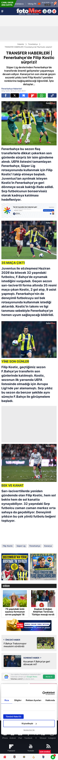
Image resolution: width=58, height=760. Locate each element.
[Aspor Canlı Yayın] (45, 11)
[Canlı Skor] (49, 11)
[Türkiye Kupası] (54, 11)
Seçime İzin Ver (29, 730)
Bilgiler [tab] (18, 700)
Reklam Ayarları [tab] (33, 700)
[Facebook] (5, 95)
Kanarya (48, 546)
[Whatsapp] (41, 95)
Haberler (20, 44)
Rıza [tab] (7, 700)
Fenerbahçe (33, 44)
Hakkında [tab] (50, 700)
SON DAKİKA (45, 752)
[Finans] (29, 625)
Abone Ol (49, 677)
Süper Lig (28, 166)
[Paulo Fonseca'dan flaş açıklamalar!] (43, 566)
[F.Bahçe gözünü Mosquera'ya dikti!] (14, 566)
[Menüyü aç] (2, 11)
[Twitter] (14, 95)
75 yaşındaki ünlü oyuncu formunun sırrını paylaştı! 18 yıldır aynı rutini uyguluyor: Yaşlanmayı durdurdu (15, 616)
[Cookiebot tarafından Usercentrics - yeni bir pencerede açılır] (42, 693)
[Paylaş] (52, 95)
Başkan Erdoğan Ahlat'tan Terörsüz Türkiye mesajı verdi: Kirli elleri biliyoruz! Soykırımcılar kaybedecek (43, 616)
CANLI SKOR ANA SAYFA (7, 3)
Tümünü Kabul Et (13, 717)
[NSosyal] (23, 95)
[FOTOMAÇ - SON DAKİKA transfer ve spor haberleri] (29, 11)
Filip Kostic (8, 546)
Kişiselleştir (27, 723)
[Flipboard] (32, 95)
